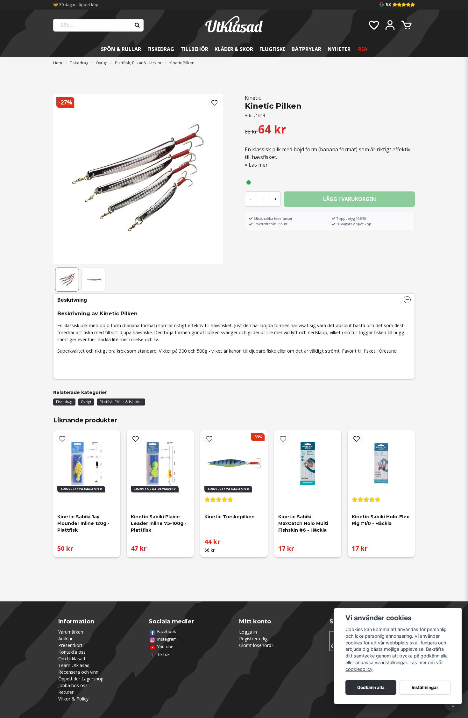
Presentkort (70, 645)
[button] (214, 103)
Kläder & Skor (234, 49)
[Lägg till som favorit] (373, 25)
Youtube (165, 647)
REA (362, 49)
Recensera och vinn (78, 672)
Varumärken (70, 632)
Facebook (166, 631)
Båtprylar (306, 49)
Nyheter (339, 49)
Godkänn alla (371, 687)
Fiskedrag (160, 49)
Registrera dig (253, 638)
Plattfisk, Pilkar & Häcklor (138, 63)
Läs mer (258, 164)
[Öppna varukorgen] (406, 25)
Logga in (248, 632)
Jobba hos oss (73, 685)
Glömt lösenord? (256, 645)
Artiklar (65, 638)
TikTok (163, 654)
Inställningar (425, 687)
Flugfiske (272, 49)
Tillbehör (194, 49)
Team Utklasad (73, 665)
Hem (57, 63)
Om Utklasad (71, 659)
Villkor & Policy (73, 699)
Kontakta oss (72, 652)
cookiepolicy (358, 669)
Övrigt (101, 63)
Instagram (167, 639)
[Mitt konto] (390, 25)
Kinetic (253, 97)
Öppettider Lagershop (80, 679)
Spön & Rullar (121, 49)
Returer (66, 692)
